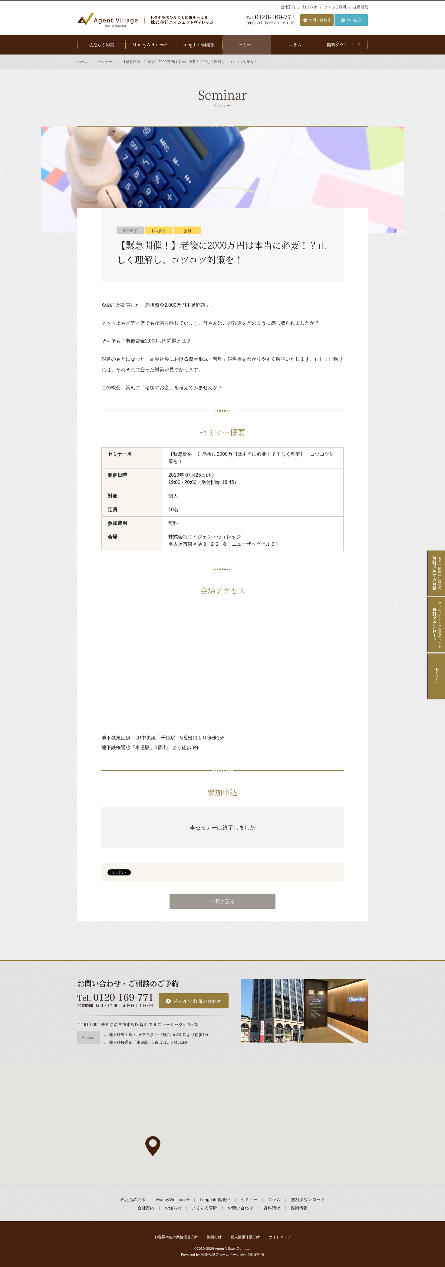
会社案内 (288, 6)
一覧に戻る (222, 901)
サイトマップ (280, 1237)
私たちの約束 (101, 44)
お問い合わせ (320, 19)
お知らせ (309, 6)
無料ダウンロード (344, 44)
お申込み (354, 19)
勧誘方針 (214, 1237)
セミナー (246, 44)
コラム (295, 44)
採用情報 (360, 6)
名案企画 (257, 1254)
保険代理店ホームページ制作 (224, 1254)
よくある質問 (335, 6)
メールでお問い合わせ (197, 1000)
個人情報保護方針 (245, 1237)
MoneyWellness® (149, 44)
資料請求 (271, 1208)
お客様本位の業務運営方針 (176, 1237)
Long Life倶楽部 (198, 44)
